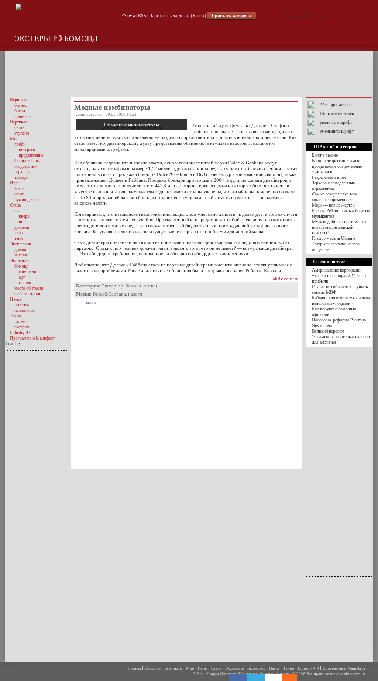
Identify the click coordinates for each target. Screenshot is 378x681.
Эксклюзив (234, 668)
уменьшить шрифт (337, 131)
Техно (288, 668)
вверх (91, 302)
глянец (150, 286)
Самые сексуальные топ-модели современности (334, 196)
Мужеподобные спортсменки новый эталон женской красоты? (339, 227)
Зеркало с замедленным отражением (334, 185)
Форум (128, 15)
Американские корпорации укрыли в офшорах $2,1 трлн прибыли (339, 276)
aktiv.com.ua (285, 279)
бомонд (80, 38)
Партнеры (158, 15)
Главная (134, 668)
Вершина (153, 668)
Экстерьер (35, 38)
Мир (190, 668)
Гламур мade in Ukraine (333, 238)
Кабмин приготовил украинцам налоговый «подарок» (341, 300)
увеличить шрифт (336, 122)
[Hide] (293, 677)
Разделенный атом (329, 177)
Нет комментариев (337, 113)
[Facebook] (238, 677)
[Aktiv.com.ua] (53, 26)
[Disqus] (186, 564)
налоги (135, 294)
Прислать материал (231, 15)
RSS (142, 15)
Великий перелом (328, 331)
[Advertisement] (189, 69)
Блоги (198, 15)
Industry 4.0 (308, 668)
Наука (274, 668)
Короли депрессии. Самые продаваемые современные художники (337, 166)
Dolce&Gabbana (109, 294)
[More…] (286, 677)
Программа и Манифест (344, 668)
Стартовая (180, 15)
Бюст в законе (325, 155)
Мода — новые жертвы (333, 205)
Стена (216, 668)
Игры (202, 668)
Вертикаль (173, 668)
